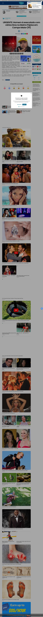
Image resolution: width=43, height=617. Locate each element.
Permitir (24, 104)
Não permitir (19, 104)
